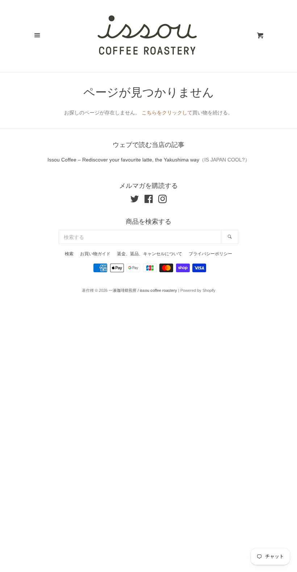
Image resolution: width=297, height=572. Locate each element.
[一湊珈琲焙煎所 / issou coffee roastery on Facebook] (148, 200)
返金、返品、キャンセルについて (149, 253)
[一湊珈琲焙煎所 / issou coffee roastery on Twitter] (134, 200)
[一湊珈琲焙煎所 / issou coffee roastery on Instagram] (162, 200)
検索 (69, 253)
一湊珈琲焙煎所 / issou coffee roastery (143, 290)
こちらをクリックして (167, 112)
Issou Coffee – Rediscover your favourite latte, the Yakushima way (123, 160)
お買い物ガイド (95, 253)
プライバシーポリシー (210, 253)
